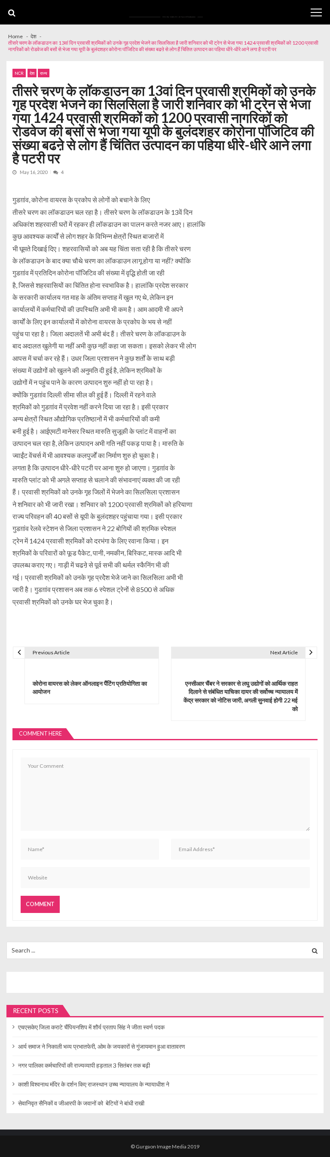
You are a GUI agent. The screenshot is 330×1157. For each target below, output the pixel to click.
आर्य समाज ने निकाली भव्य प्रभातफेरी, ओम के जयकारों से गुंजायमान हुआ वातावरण (101, 1046)
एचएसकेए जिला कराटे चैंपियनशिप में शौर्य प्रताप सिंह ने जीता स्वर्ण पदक (91, 1027)
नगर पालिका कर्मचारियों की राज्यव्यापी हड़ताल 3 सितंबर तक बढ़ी (84, 1065)
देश (32, 73)
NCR (19, 73)
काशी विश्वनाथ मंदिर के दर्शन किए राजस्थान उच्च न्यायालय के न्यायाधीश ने (93, 1084)
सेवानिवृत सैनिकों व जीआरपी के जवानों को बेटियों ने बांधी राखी (81, 1103)
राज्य (43, 73)
